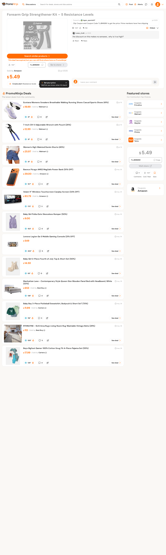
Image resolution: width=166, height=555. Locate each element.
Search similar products (35, 56)
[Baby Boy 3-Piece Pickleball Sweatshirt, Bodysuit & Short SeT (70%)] (13, 319)
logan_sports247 (89, 20)
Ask (86, 28)
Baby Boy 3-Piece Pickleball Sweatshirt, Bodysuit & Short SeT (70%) (55, 303)
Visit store (144, 166)
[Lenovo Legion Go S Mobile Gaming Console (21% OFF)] (13, 252)
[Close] (66, 83)
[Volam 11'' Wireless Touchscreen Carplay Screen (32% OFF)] (13, 207)
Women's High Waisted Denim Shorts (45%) (43, 147)
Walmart (42, 107)
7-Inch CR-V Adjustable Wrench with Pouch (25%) (47, 125)
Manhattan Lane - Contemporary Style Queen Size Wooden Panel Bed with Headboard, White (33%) (67, 282)
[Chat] (146, 4)
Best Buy (40, 288)
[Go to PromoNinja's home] (10, 4)
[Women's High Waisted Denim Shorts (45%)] (13, 163)
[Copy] (42, 64)
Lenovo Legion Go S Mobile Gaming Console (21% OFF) (49, 236)
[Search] (119, 4)
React (77, 41)
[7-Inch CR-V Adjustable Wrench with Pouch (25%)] (13, 140)
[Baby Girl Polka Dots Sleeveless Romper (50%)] (13, 230)
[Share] (47, 117)
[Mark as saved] (154, 172)
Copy (158, 160)
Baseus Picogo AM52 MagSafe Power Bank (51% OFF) (48, 169)
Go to (55, 65)
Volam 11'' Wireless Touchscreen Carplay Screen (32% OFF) (51, 192)
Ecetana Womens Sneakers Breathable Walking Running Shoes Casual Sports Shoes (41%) (66, 102)
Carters (41, 308)
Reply (85, 41)
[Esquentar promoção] (80, 27)
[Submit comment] (155, 82)
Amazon (18, 70)
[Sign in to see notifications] (151, 4)
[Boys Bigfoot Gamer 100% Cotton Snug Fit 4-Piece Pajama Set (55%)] (13, 364)
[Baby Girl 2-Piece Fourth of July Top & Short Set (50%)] (13, 274)
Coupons (142, 189)
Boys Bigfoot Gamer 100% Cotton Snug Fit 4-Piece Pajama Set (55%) (55, 348)
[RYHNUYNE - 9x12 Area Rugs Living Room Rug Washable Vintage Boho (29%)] (13, 342)
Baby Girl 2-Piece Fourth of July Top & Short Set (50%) (49, 259)
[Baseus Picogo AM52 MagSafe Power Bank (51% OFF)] (13, 185)
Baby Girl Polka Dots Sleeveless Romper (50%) (45, 214)
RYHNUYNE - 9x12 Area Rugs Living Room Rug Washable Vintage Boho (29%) (59, 326)
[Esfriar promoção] (73, 27)
